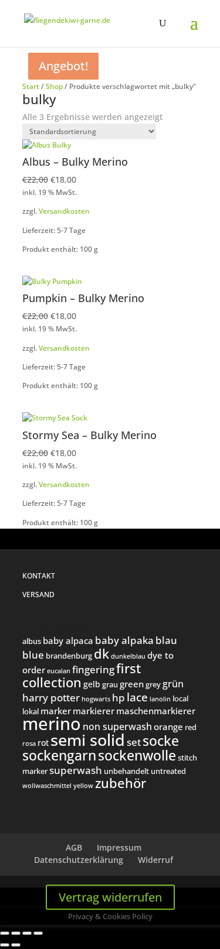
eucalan (58, 670)
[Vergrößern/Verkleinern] (4, 933)
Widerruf (155, 859)
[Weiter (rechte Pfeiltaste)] (16, 945)
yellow (83, 785)
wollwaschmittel (47, 785)
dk (101, 653)
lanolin (160, 698)
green (132, 684)
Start (30, 86)
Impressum (119, 847)
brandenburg (69, 655)
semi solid (87, 740)
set (134, 742)
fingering (93, 669)
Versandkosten (64, 211)
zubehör (120, 783)
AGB (74, 847)
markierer (93, 711)
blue (33, 655)
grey (153, 684)
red (191, 727)
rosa (29, 743)
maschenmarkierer (155, 711)
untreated (168, 771)
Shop (54, 86)
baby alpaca (68, 640)
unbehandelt (126, 771)
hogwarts (96, 698)
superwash (75, 770)
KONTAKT (38, 576)
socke (161, 740)
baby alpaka (124, 640)
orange (168, 726)
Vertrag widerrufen (110, 897)
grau (110, 684)
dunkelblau (128, 656)
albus (31, 641)
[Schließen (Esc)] (38, 933)
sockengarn (59, 755)
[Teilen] (27, 933)
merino (51, 723)
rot (43, 742)
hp (118, 697)
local (180, 698)
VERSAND (38, 594)
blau (166, 640)
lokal (30, 711)
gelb (91, 684)
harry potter (51, 697)
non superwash (117, 726)
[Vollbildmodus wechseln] (16, 933)
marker (55, 711)
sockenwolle (137, 755)
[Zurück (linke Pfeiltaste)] (4, 945)
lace (137, 697)
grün (173, 683)
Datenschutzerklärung (78, 859)
